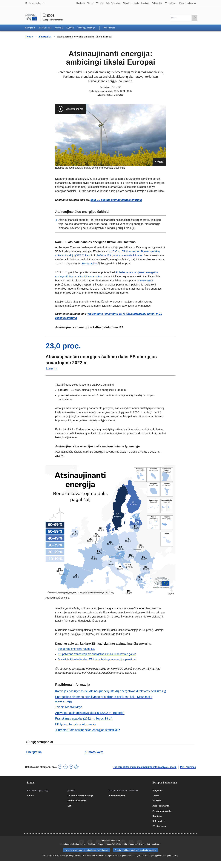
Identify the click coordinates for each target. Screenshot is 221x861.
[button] (187, 3)
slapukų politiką (155, 855)
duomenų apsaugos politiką (135, 855)
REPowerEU (145, 280)
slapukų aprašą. (171, 855)
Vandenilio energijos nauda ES (76, 648)
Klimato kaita (93, 752)
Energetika (34, 752)
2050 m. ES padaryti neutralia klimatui (119, 255)
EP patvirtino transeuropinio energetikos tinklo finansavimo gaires (97, 654)
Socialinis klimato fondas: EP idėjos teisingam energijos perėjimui (97, 659)
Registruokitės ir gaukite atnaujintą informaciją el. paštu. (144, 767)
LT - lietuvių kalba (32, 3)
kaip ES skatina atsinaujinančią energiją (116, 199)
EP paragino (89, 263)
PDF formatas (188, 767)
